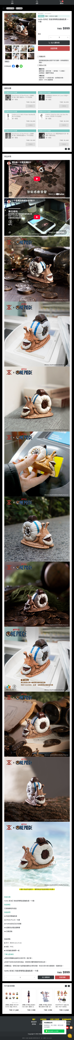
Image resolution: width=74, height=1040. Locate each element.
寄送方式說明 (55, 1022)
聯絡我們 (34, 1022)
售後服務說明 (55, 1024)
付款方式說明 (54, 1019)
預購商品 (41, 16)
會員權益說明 (66, 1019)
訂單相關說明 (43, 1024)
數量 (39, 34)
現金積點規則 (67, 1022)
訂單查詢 (43, 1022)
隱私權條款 (66, 1024)
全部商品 (43, 1019)
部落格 (34, 1024)
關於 (33, 1019)
